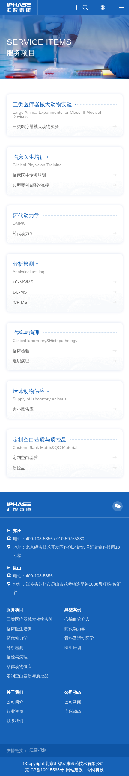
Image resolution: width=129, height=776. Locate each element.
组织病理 (21, 361)
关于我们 (15, 692)
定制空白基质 (25, 457)
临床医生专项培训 (29, 175)
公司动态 (72, 692)
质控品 (19, 467)
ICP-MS (20, 302)
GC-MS (20, 292)
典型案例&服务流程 (31, 185)
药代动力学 (23, 233)
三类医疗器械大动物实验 (36, 126)
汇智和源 (37, 750)
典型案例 (72, 609)
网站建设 (74, 769)
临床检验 (21, 350)
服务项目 (15, 609)
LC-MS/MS (23, 282)
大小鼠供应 (23, 409)
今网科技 (95, 769)
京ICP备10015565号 (44, 769)
